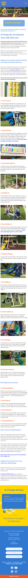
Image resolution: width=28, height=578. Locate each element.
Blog (6, 29)
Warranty (23, 562)
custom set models (14, 70)
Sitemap (9, 562)
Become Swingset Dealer (14, 549)
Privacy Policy (16, 562)
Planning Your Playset (13, 29)
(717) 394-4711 (14, 543)
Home (2, 29)
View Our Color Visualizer (14, 556)
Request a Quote (14, 576)
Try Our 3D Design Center (14, 552)
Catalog (4, 562)
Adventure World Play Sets (7, 474)
